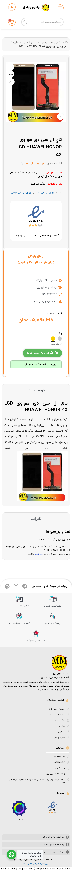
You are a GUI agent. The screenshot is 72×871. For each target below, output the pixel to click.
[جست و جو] (25, 22)
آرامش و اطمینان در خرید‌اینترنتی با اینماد (36, 235)
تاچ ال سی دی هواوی (23, 42)
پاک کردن (55, 344)
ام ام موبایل (61, 673)
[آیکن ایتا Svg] (7, 586)
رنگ (60, 333)
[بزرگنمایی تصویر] (60, 116)
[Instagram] (16, 586)
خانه (65, 42)
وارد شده (39, 554)
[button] (60, 7)
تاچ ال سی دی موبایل (48, 42)
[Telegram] (24, 586)
